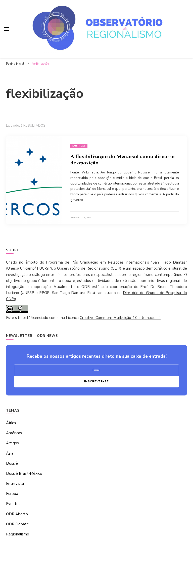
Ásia (9, 453)
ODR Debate (17, 524)
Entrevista (15, 483)
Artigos (12, 443)
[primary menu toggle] (6, 29)
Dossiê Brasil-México (24, 473)
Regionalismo (17, 534)
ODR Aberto (17, 514)
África (11, 422)
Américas (79, 145)
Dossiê (12, 463)
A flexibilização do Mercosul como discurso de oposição (122, 160)
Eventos (13, 503)
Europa (12, 493)
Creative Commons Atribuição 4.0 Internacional (120, 317)
